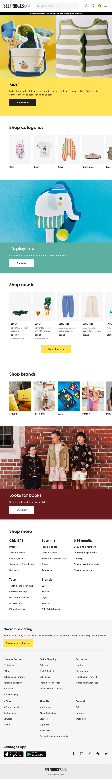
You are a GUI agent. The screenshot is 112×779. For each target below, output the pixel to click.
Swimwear (14, 570)
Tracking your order (50, 682)
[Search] (38, 6)
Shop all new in (56, 349)
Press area (45, 730)
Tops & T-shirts (17, 552)
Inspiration (45, 707)
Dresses (13, 546)
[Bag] (99, 6)
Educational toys (17, 609)
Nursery (78, 558)
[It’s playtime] (56, 211)
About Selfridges (48, 713)
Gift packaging (11, 694)
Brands (47, 580)
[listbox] (56, 152)
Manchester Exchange (87, 682)
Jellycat (46, 591)
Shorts (45, 564)
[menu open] (105, 6)
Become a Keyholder (16, 643)
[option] (20, 152)
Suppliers (44, 724)
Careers (44, 718)
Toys (12, 580)
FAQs (6, 671)
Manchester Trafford (86, 677)
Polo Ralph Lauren (51, 609)
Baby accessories (83, 570)
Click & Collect (47, 671)
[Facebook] (73, 755)
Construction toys (18, 591)
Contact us (9, 665)
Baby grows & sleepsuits (86, 564)
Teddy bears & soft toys (21, 585)
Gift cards (8, 688)
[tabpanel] (56, 65)
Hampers (80, 713)
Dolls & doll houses (19, 597)
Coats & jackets (17, 558)
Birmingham (82, 671)
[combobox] (59, 5)
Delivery (44, 665)
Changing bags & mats (85, 552)
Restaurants (10, 713)
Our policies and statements (54, 736)
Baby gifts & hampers (85, 546)
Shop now (22, 263)
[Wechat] (98, 755)
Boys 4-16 (49, 541)
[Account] (86, 6)
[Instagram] (81, 755)
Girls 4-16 (16, 541)
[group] (56, 317)
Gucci (44, 585)
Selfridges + (46, 677)
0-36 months (83, 541)
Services (8, 718)
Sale (78, 707)
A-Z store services (13, 707)
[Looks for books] (56, 457)
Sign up (78, 13)
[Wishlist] (93, 6)
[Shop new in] (56, 46)
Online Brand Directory (51, 688)
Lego (44, 597)
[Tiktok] (90, 755)
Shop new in (23, 102)
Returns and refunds (14, 677)
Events (7, 724)
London (79, 665)
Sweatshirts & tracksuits (21, 564)
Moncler (46, 603)
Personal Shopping (13, 682)
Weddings (81, 718)
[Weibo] (106, 755)
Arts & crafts (15, 603)
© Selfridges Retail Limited (56, 774)
